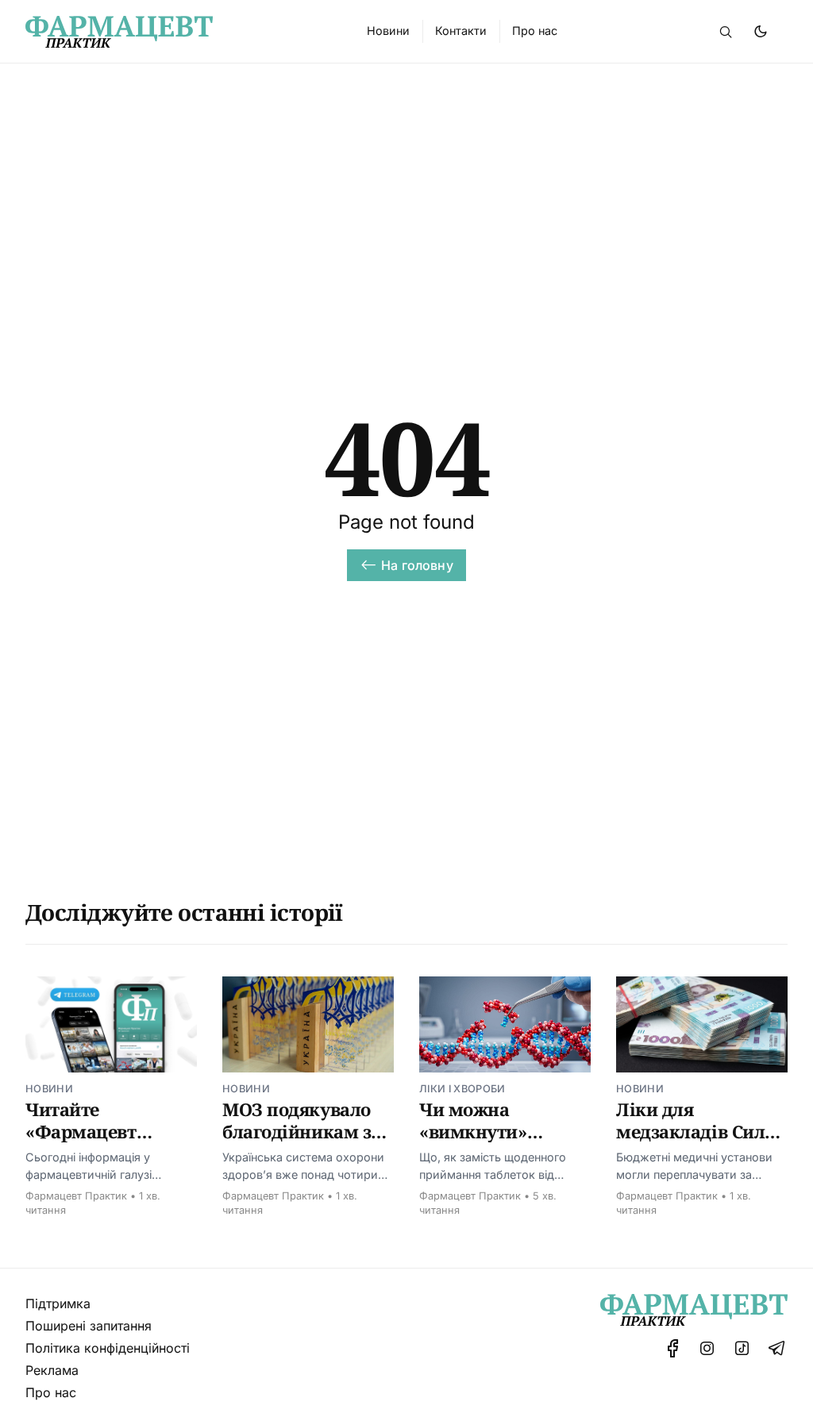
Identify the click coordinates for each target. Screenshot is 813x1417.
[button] (725, 31)
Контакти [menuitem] (461, 30)
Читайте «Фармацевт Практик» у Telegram (81, 1142)
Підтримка (58, 1303)
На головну (417, 565)
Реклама (52, 1370)
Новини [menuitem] (388, 30)
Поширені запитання (88, 1326)
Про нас (50, 1392)
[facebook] (673, 1348)
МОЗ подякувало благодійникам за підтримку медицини (301, 1142)
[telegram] (776, 1348)
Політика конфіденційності (107, 1348)
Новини (49, 1089)
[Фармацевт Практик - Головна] (177, 32)
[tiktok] (742, 1348)
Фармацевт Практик (76, 1196)
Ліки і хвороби (462, 1089)
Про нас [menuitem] (534, 30)
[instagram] (707, 1348)
